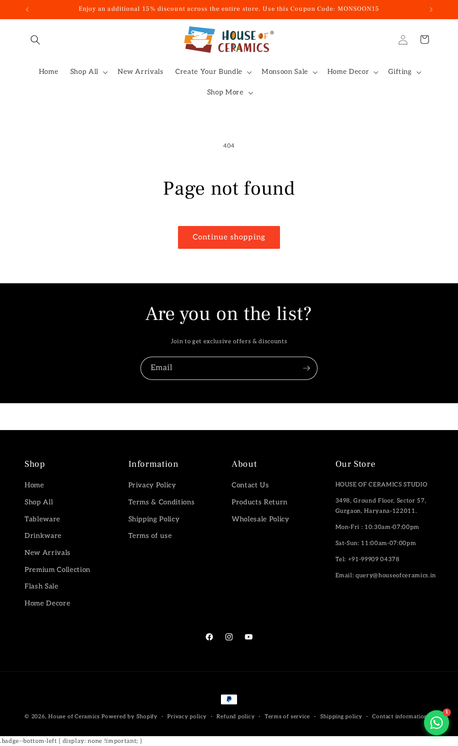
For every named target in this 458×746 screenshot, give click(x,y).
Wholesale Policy (260, 519)
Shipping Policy (154, 519)
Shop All (39, 502)
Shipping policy (341, 716)
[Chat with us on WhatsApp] (436, 722)
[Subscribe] (306, 368)
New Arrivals (48, 553)
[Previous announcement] (27, 9)
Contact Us (250, 485)
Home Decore (47, 603)
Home (34, 485)
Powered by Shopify (129, 716)
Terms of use (150, 536)
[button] (35, 39)
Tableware (42, 519)
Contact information (400, 716)
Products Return (260, 502)
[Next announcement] (431, 9)
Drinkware (43, 536)
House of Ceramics (74, 716)
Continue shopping (229, 237)
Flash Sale (42, 586)
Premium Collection (57, 570)
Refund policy (235, 716)
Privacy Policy (152, 485)
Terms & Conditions (161, 502)
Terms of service (287, 716)
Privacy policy (187, 716)
